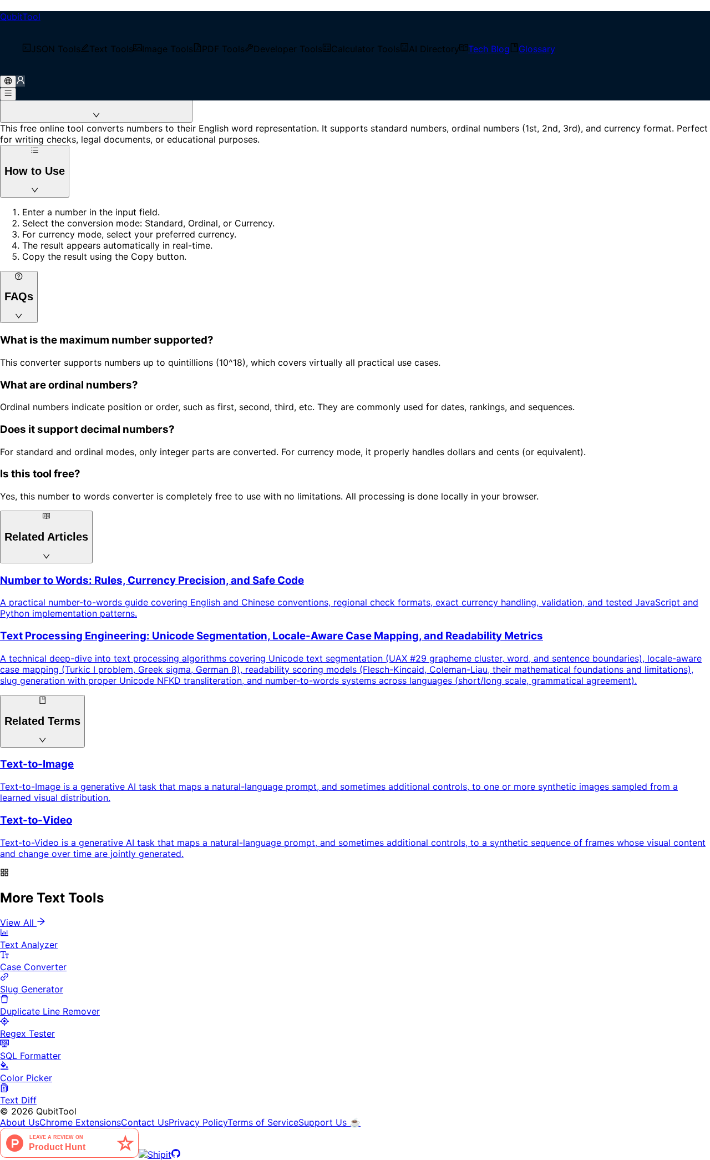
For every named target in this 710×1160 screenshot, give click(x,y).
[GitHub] (175, 1154)
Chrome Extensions (80, 1122)
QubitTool (20, 16)
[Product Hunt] (69, 1154)
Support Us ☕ (329, 1122)
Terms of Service (262, 1122)
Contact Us (145, 1122)
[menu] (355, 49)
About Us (19, 1122)
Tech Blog (489, 48)
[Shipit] (155, 1154)
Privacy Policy (198, 1122)
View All (17, 922)
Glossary (537, 48)
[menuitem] (51, 49)
